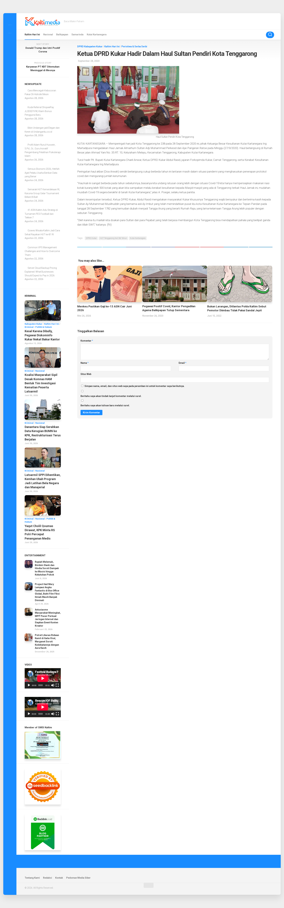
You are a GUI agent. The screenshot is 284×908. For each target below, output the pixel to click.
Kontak (59, 877)
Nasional (48, 34)
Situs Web (86, 374)
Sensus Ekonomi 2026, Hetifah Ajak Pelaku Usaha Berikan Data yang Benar (42, 173)
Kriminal (29, 327)
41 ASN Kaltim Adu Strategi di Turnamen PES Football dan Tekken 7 (41, 214)
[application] (43, 678)
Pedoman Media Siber (78, 877)
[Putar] (29, 685)
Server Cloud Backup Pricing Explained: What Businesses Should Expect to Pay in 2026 (41, 272)
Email (182, 363)
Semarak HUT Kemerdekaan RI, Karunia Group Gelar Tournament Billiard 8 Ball (42, 193)
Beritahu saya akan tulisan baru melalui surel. (105, 405)
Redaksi (47, 877)
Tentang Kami (32, 877)
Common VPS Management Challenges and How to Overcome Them (42, 251)
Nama (85, 363)
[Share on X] (101, 249)
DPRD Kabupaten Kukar (90, 46)
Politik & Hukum (43, 327)
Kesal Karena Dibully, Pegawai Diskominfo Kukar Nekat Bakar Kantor (42, 335)
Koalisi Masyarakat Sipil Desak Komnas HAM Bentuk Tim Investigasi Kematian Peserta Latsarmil (41, 383)
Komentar (87, 340)
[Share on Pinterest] (199, 249)
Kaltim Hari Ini (32, 34)
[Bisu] (52, 685)
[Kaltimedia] (10, 20)
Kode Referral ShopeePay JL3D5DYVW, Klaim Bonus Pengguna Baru (39, 111)
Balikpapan (62, 34)
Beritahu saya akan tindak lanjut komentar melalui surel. (111, 396)
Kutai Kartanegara (96, 34)
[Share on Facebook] (150, 249)
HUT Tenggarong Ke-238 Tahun (113, 238)
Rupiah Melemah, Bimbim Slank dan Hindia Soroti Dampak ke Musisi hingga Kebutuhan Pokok (47, 568)
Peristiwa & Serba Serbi (134, 46)
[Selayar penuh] (57, 685)
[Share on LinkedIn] (248, 249)
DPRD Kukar (91, 238)
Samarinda (77, 34)
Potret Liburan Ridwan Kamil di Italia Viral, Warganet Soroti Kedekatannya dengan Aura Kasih (47, 641)
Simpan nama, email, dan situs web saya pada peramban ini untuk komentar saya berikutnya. (134, 386)
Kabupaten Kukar (33, 324)
